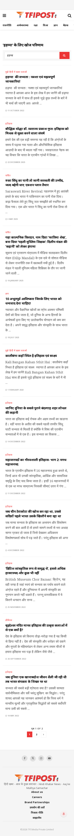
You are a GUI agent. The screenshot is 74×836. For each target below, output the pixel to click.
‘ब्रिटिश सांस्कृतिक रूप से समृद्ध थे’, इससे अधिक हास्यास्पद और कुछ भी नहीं (35, 570)
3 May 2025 (12, 219)
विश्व (45, 25)
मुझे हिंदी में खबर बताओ (16, 72)
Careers (37, 797)
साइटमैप (37, 817)
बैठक (65, 25)
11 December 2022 (16, 493)
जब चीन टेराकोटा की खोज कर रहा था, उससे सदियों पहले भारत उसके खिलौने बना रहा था (33, 513)
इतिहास (8, 124)
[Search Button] (64, 55)
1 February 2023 (15, 390)
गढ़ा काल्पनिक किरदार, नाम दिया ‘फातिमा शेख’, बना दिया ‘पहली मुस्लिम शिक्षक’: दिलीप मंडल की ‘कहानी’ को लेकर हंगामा (36, 241)
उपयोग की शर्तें (37, 807)
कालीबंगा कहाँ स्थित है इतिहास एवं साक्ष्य (31, 355)
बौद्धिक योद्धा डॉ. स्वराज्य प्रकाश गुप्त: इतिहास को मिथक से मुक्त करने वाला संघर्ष (37, 131)
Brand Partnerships (37, 802)
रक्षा (36, 25)
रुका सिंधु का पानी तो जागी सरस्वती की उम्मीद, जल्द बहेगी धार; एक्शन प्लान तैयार (34, 182)
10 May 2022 (13, 715)
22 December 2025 (16, 162)
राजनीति (7, 25)
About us (37, 792)
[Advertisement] (37, 4)
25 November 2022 (16, 607)
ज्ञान (56, 25)
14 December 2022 (16, 441)
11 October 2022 (15, 110)
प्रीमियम (8, 620)
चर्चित (8, 176)
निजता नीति (37, 812)
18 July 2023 (13, 337)
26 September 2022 (16, 659)
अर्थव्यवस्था (22, 25)
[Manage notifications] (64, 814)
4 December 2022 (15, 550)
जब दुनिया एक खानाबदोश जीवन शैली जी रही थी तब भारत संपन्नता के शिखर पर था (35, 679)
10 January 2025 (15, 280)
